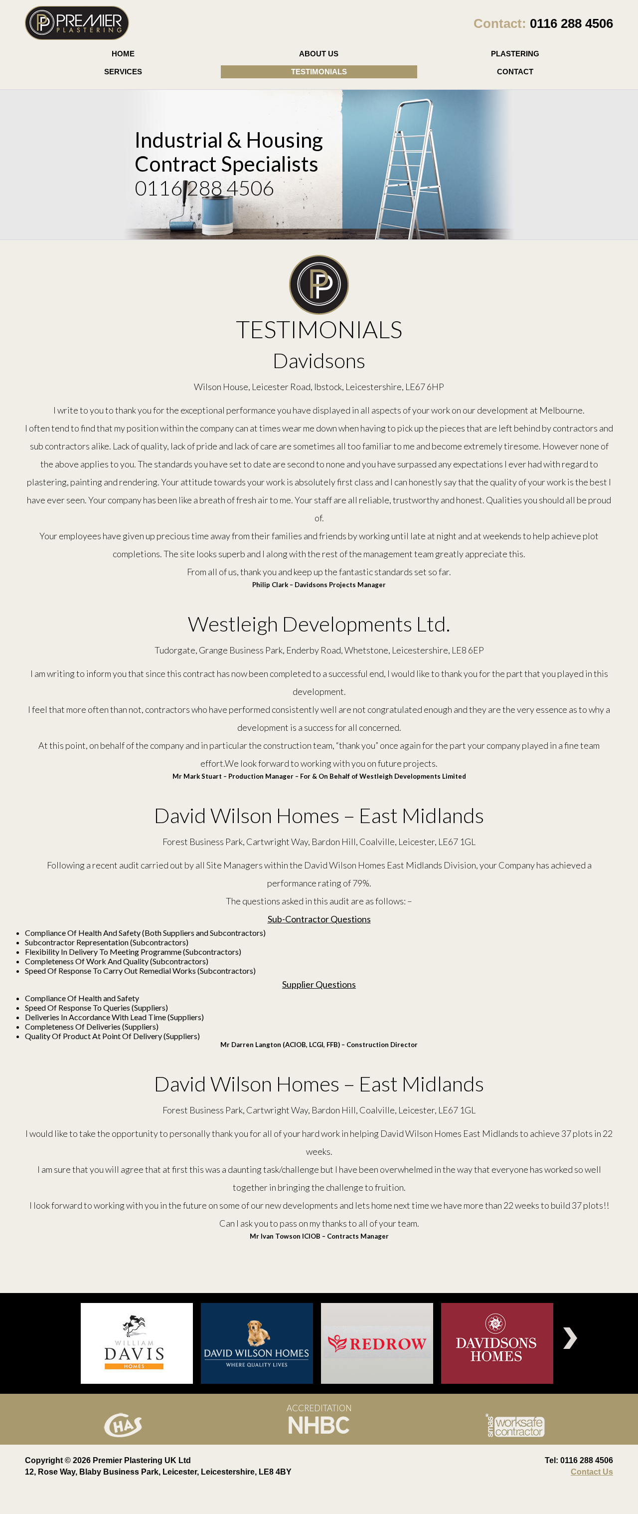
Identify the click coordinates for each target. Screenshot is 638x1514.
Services (123, 71)
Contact (515, 71)
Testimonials (319, 71)
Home (123, 53)
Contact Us (592, 1472)
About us (318, 53)
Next (570, 1338)
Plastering (515, 53)
